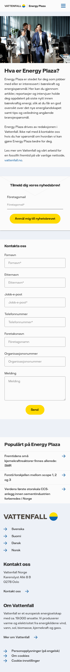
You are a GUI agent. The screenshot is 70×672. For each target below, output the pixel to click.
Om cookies (20, 656)
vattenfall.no (13, 160)
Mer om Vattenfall (16, 637)
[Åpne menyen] (63, 5)
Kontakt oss (12, 591)
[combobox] (35, 342)
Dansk (16, 543)
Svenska (18, 529)
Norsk (16, 550)
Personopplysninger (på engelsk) (36, 651)
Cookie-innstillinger (26, 660)
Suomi (16, 536)
